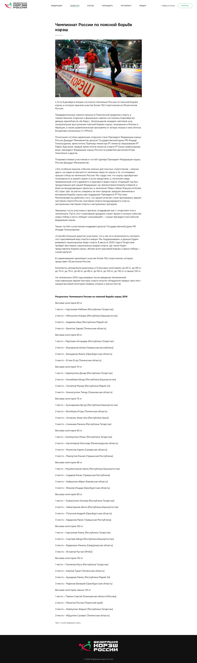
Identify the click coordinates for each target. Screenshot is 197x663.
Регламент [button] (126, 6)
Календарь (107, 6)
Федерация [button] (56, 6)
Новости (74, 6)
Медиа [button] (143, 6)
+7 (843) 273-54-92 (168, 6)
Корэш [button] (90, 6)
